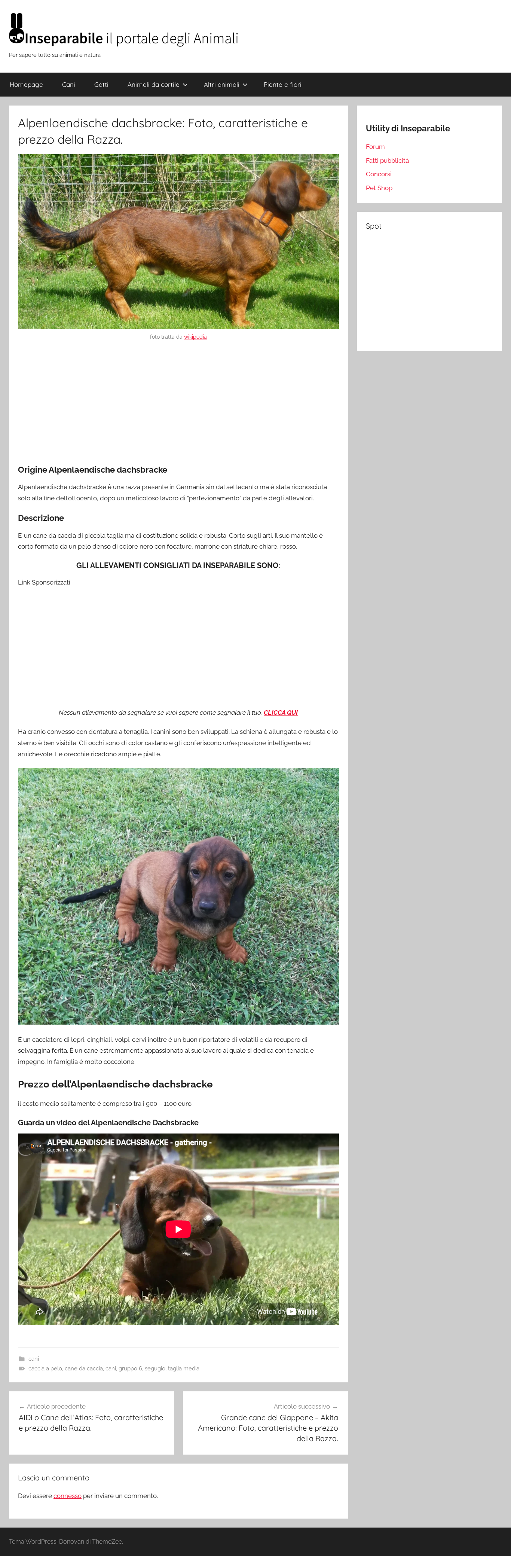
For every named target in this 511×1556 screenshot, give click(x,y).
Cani (68, 84)
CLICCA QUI (281, 712)
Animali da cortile (154, 84)
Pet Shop (379, 188)
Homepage (26, 84)
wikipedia (195, 337)
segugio (155, 1368)
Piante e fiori (283, 84)
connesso (67, 1495)
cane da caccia (84, 1368)
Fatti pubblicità (387, 160)
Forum (375, 146)
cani (33, 1358)
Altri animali (221, 84)
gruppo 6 (130, 1368)
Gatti (101, 84)
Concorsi (379, 174)
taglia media (183, 1368)
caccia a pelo (45, 1368)
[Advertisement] (178, 403)
